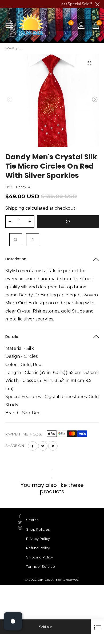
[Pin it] (53, 446)
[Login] (81, 25)
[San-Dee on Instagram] (20, 527)
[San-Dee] (39, 25)
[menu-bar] (11, 25)
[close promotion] (97, 4)
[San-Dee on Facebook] (20, 516)
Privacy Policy (38, 538)
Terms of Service (40, 566)
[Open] (13, 621)
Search (32, 520)
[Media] (89, 63)
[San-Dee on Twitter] (20, 522)
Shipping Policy (39, 557)
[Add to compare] (15, 239)
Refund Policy (38, 548)
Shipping (14, 208)
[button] (9, 99)
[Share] (32, 446)
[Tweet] (42, 446)
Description (15, 259)
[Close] (97, 626)
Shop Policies (38, 529)
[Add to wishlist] (32, 239)
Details (11, 336)
